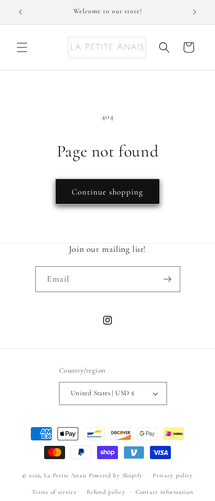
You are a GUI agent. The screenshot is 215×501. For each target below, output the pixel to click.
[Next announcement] (194, 12)
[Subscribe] (167, 279)
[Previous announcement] (20, 12)
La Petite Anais (66, 474)
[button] (22, 47)
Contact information (164, 491)
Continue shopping (107, 192)
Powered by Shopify (116, 474)
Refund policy (106, 491)
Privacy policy (173, 475)
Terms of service (54, 491)
